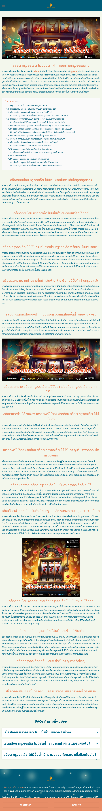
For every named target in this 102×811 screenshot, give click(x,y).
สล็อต (36, 71)
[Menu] (3, 5)
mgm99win (25, 797)
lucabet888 (77, 797)
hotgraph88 (63, 797)
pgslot (74, 71)
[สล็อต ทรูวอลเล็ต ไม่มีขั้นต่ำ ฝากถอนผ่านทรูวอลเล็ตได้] (51, 5)
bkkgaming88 (9, 797)
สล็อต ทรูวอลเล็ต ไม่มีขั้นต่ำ (13, 787)
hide (18, 101)
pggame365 (92, 797)
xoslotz (38, 797)
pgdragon (49, 797)
